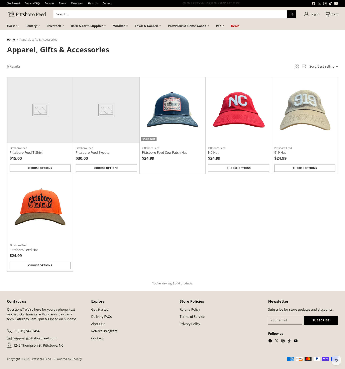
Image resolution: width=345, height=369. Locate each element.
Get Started (100, 309)
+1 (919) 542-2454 (26, 331)
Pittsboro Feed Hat (24, 250)
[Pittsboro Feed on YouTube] (336, 4)
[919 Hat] (305, 110)
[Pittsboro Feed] (27, 14)
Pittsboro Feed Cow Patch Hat (164, 152)
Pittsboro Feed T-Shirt (26, 152)
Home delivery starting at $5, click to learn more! (211, 3)
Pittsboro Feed (41, 359)
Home (11, 39)
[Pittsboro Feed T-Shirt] (40, 110)
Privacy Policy (190, 324)
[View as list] (303, 66)
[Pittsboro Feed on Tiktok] (330, 4)
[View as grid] (296, 66)
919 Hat (280, 152)
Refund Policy (190, 309)
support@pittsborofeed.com (35, 338)
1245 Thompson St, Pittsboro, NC (38, 345)
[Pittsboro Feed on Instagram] (325, 4)
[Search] (291, 14)
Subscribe (320, 320)
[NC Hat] (239, 110)
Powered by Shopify (69, 359)
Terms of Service (192, 316)
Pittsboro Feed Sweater (93, 152)
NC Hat (213, 152)
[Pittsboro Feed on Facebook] (314, 4)
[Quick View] (67, 82)
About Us (98, 324)
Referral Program (104, 331)
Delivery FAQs (101, 316)
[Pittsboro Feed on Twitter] (319, 4)
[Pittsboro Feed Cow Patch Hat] (173, 110)
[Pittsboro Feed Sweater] (106, 110)
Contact (97, 338)
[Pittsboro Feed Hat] (40, 207)
